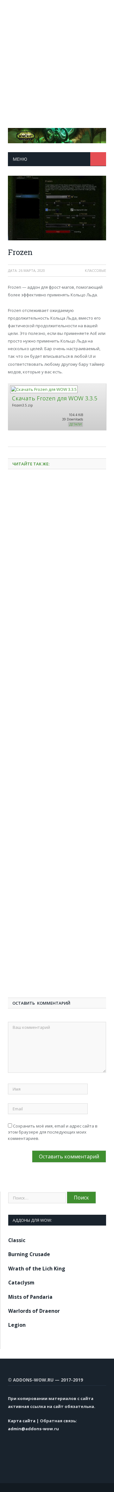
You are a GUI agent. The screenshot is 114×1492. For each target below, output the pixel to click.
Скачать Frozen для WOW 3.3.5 (54, 398)
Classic (16, 1240)
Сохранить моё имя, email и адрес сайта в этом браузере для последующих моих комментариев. (53, 1132)
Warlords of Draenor (34, 1310)
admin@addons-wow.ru (33, 1429)
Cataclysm (21, 1282)
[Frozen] (57, 209)
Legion (17, 1324)
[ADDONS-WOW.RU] (57, 134)
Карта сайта (21, 1421)
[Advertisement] (57, 57)
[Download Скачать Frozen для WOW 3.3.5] (44, 389)
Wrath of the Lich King (36, 1268)
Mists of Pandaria (30, 1296)
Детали (75, 424)
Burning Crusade (29, 1254)
